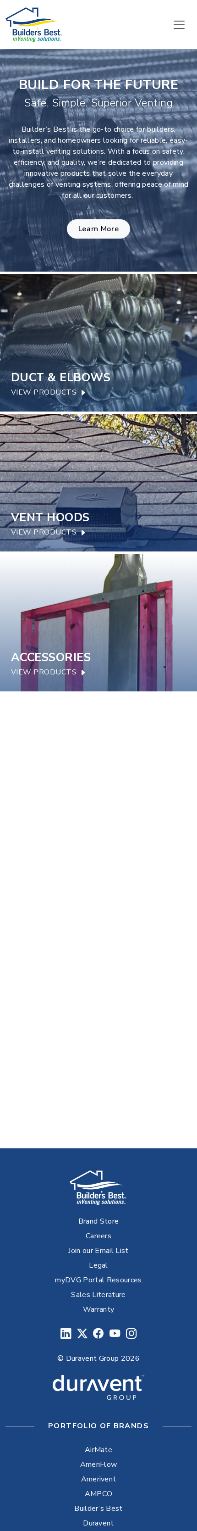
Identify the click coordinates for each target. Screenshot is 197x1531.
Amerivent (98, 1479)
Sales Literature (98, 1295)
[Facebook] (98, 1333)
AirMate (98, 1450)
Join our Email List (98, 1251)
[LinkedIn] (65, 1333)
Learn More (98, 229)
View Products (44, 392)
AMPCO (99, 1494)
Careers (98, 1236)
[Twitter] (82, 1333)
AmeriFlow (98, 1464)
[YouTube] (114, 1333)
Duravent (98, 1523)
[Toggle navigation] (179, 24)
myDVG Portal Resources (98, 1280)
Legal (98, 1265)
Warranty (99, 1309)
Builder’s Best (98, 1508)
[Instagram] (131, 1333)
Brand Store (98, 1221)
